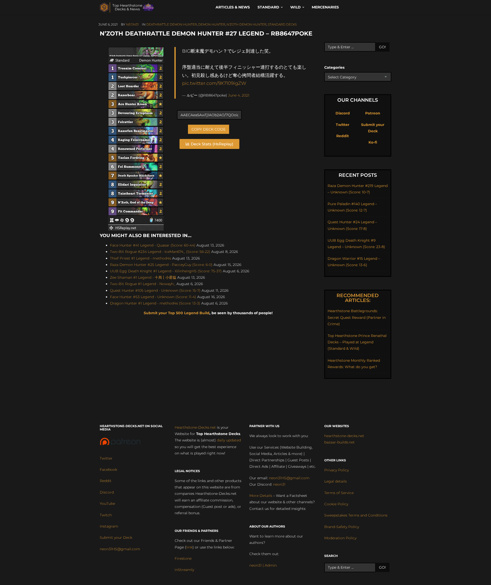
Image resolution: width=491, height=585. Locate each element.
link (189, 547)
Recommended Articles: (358, 297)
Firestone (183, 558)
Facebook (108, 469)
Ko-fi (373, 142)
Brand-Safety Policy (341, 526)
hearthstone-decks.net (344, 436)
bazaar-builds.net (339, 442)
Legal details (335, 481)
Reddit (342, 136)
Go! (382, 47)
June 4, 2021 (238, 95)
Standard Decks (282, 24)
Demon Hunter (211, 24)
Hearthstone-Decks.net (195, 427)
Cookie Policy (336, 504)
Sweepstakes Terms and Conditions (355, 515)
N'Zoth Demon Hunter (246, 24)
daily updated (229, 440)
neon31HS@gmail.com (120, 549)
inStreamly (184, 569)
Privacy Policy (336, 470)
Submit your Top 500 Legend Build (176, 313)
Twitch (106, 515)
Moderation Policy (340, 538)
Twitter (342, 124)
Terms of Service (339, 492)
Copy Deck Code (209, 129)
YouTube (107, 503)
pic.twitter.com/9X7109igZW (214, 83)
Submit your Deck (116, 537)
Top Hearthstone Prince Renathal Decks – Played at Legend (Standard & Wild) (357, 342)
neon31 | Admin (263, 565)
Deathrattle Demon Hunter (171, 24)
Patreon (372, 113)
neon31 (132, 24)
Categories (334, 67)
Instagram (109, 526)
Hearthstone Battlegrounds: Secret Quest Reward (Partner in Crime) (357, 317)
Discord (343, 113)
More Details (260, 495)
